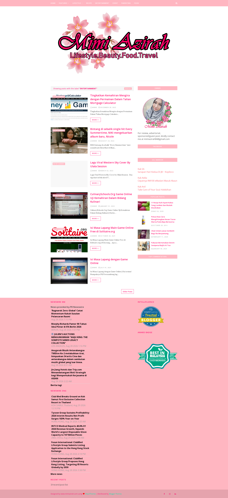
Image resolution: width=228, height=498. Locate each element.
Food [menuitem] (136, 3)
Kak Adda (142, 177)
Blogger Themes (115, 494)
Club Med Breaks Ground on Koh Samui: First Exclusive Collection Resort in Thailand (68, 399)
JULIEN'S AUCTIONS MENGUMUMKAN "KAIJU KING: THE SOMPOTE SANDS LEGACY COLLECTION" (69, 338)
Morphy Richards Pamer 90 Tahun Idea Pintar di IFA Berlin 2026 (69, 325)
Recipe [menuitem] (89, 3)
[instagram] (170, 494)
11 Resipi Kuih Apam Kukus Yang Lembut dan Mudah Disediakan (162, 205)
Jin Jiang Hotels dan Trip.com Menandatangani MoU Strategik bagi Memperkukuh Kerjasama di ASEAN (69, 374)
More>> (95, 120)
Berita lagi (56, 385)
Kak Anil (142, 186)
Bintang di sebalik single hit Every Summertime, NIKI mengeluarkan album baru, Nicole (111, 132)
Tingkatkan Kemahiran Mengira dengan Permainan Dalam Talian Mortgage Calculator (110, 99)
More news (56, 474)
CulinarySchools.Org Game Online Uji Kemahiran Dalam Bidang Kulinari (111, 197)
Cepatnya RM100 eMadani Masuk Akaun (157, 180)
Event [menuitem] (115, 3)
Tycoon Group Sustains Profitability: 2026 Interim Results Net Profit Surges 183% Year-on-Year (70, 415)
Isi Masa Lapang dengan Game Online (109, 261)
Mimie (94, 107)
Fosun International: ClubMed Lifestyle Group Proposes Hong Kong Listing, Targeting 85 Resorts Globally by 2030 (69, 463)
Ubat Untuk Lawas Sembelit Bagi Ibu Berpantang (162, 232)
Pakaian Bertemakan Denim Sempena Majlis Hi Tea (162, 243)
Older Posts (127, 291)
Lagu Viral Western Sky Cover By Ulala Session (110, 164)
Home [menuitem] (53, 3)
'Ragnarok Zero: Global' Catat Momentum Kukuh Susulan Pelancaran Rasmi (67, 313)
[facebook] (164, 494)
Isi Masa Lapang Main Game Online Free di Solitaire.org (112, 229)
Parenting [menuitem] (126, 3)
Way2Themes (90, 494)
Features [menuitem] (63, 3)
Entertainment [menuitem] (102, 3)
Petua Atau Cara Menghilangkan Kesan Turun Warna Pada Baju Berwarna (163, 219)
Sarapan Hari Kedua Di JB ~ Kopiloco (156, 171)
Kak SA (141, 169)
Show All (128, 89)
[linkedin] (175, 494)
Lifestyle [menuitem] (77, 3)
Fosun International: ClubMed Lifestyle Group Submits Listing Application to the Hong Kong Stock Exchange (70, 447)
